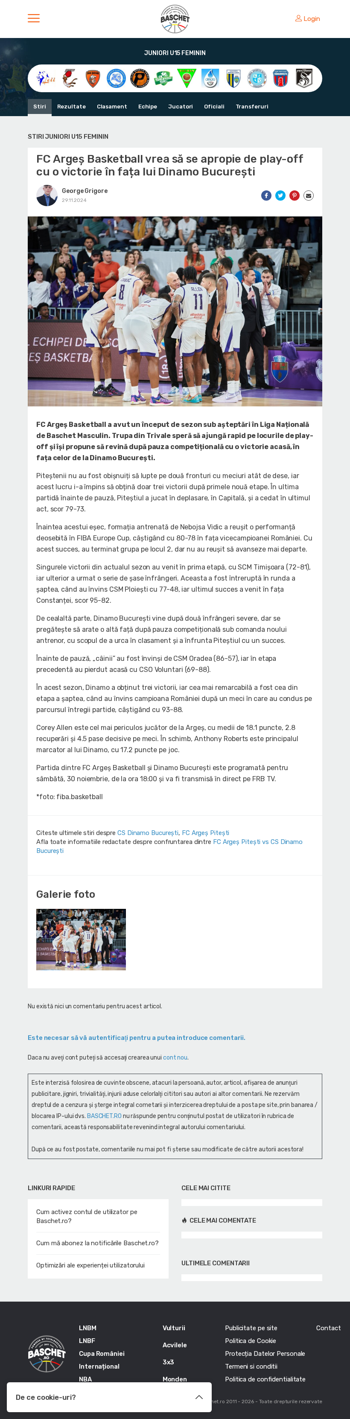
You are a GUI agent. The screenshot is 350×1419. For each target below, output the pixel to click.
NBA (85, 1379)
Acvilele (175, 1345)
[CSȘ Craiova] (257, 78)
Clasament (112, 106)
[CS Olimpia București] (210, 78)
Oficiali (214, 106)
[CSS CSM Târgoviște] (280, 78)
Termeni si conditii (251, 1366)
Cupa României (102, 1354)
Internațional (99, 1366)
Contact (328, 1328)
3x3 (169, 1362)
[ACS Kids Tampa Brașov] (116, 78)
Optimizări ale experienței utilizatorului (90, 1265)
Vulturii (174, 1328)
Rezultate (71, 106)
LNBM (87, 1328)
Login (311, 19)
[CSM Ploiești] (233, 78)
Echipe (147, 106)
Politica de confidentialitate (265, 1379)
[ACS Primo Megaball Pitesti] (139, 78)
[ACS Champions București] (69, 78)
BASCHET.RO (104, 1116)
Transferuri (252, 106)
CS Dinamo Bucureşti (147, 833)
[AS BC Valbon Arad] (186, 78)
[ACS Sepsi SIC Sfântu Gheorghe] (163, 78)
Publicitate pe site (251, 1328)
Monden (175, 1379)
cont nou (175, 1057)
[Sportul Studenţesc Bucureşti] (304, 78)
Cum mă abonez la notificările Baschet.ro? (97, 1243)
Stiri (39, 106)
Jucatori (180, 106)
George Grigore (85, 191)
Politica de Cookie (250, 1341)
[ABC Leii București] (45, 78)
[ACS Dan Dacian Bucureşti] (92, 78)
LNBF (87, 1341)
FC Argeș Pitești (205, 833)
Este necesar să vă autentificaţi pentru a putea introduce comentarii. (136, 1038)
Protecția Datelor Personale (265, 1354)
